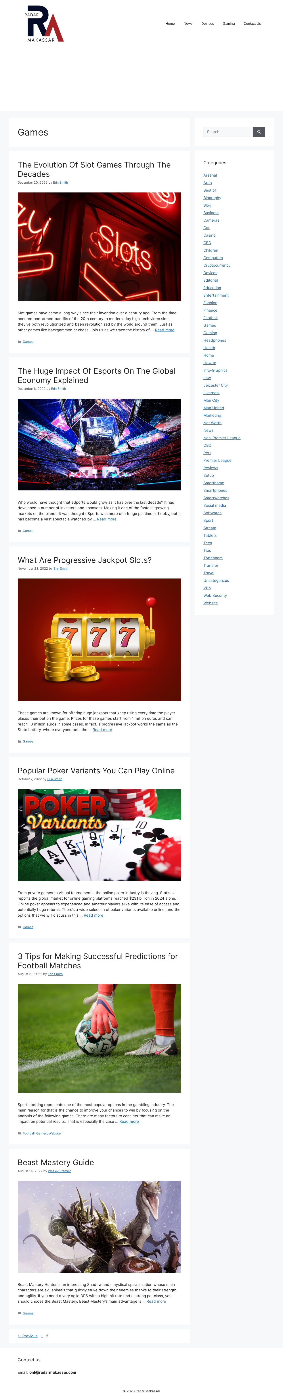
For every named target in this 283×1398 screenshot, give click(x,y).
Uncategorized (216, 580)
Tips (207, 550)
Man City (211, 400)
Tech (207, 543)
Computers (213, 258)
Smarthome (213, 483)
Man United (213, 408)
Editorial (210, 280)
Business (211, 213)
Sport (208, 520)
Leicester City (215, 385)
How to (209, 363)
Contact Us (252, 23)
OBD (207, 445)
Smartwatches (216, 498)
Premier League (217, 460)
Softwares (212, 513)
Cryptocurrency (216, 265)
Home (170, 23)
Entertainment (216, 295)
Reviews (210, 468)
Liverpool (211, 393)
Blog (207, 205)
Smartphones (215, 490)
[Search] (259, 132)
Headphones (214, 340)
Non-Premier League (222, 438)
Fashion (210, 303)
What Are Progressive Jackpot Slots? (85, 560)
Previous (28, 1336)
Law (207, 378)
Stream (209, 528)
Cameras (211, 220)
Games (28, 341)
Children (210, 250)
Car (206, 228)
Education (212, 288)
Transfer (210, 565)
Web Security (215, 595)
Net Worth (212, 423)
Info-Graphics (215, 370)
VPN (207, 588)
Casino (209, 235)
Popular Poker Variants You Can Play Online (96, 770)
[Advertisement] (141, 80)
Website (55, 1133)
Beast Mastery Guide (56, 1162)
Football (28, 1133)
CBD (207, 243)
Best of (209, 190)
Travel (208, 573)
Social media (214, 505)
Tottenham (213, 558)
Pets (207, 453)
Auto (207, 183)
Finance (210, 310)
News (188, 23)
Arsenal (210, 175)
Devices (207, 23)
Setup (208, 475)
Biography (212, 198)
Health (209, 348)
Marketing (212, 415)
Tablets (210, 535)
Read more (164, 330)
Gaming (229, 23)
